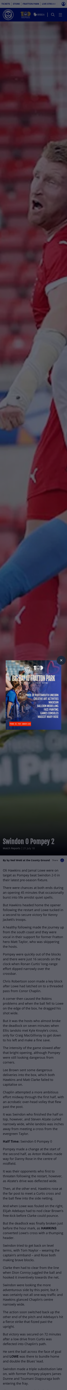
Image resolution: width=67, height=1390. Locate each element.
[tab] (61, 660)
